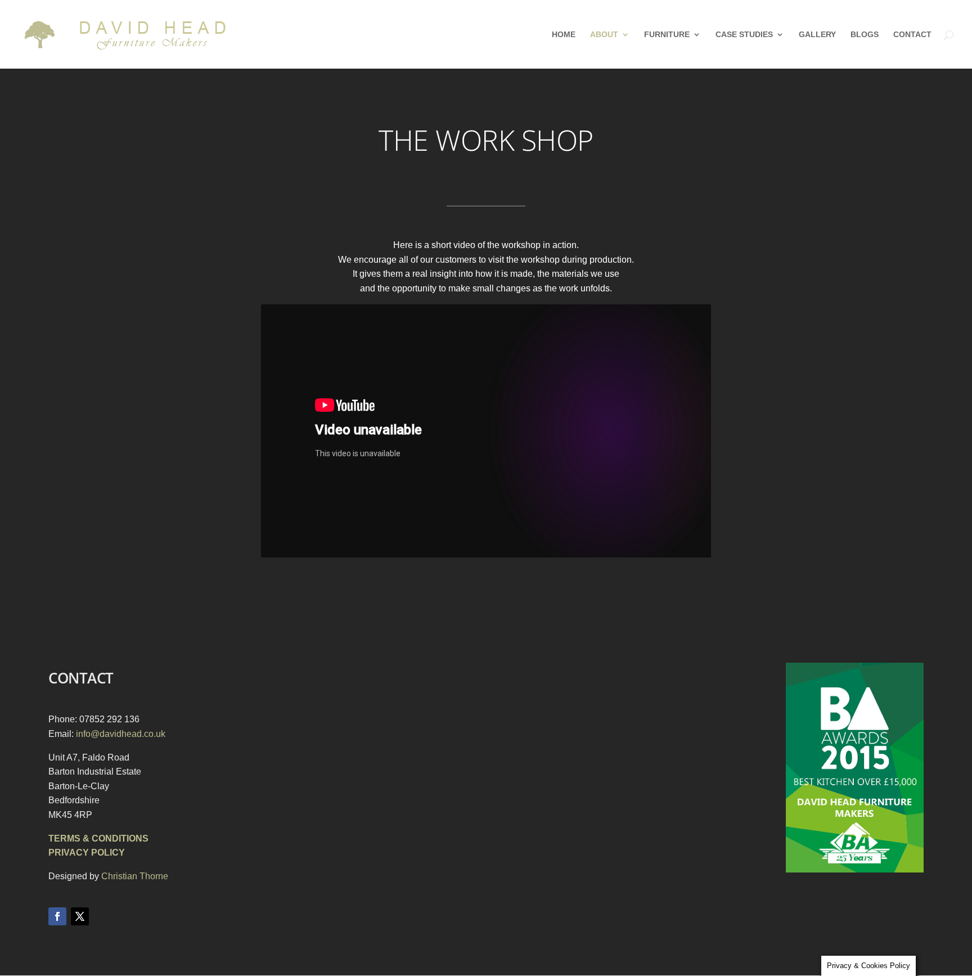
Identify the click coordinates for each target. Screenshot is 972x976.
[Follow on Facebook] (57, 916)
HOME (563, 34)
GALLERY (817, 34)
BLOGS (864, 34)
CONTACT (912, 34)
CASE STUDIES (744, 34)
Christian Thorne (134, 876)
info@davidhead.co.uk (120, 734)
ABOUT (604, 34)
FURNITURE (667, 34)
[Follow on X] (80, 916)
